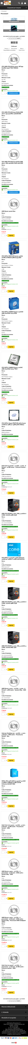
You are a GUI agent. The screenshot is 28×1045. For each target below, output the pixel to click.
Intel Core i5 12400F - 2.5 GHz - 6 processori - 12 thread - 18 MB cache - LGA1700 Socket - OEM (13, 967)
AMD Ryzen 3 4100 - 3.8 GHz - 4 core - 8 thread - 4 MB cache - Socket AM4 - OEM (14, 689)
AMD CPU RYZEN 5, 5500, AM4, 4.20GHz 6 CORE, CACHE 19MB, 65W (14, 602)
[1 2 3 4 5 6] (4, 537)
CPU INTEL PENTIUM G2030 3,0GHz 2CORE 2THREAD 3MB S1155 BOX (12, 256)
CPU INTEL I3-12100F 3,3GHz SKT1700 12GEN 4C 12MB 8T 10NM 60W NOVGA (13, 558)
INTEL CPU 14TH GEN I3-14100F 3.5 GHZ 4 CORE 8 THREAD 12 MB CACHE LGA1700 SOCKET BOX (14, 782)
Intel (3, 261)
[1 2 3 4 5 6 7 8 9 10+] (4, 235)
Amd (3, 72)
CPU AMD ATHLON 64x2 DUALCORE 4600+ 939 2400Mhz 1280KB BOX (12, 112)
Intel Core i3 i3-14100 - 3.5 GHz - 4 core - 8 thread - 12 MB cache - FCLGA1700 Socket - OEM (14, 826)
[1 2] (4, 347)
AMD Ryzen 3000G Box (8, 211)
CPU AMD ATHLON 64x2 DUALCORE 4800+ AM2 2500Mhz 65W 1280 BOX (12, 162)
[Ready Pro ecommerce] (14, 1042)
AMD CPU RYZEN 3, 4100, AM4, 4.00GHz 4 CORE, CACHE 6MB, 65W (14, 646)
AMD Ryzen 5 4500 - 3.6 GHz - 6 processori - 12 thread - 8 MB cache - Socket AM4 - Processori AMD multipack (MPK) (14, 920)
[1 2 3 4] (4, 93)
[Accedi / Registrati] (22, 3)
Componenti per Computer (14, 7)
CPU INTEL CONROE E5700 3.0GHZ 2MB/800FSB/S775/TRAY (12, 368)
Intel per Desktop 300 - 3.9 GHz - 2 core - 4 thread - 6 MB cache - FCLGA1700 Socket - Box (14, 734)
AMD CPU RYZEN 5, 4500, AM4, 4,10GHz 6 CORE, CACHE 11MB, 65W (14, 514)
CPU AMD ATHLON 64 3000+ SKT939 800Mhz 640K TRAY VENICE (12, 67)
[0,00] (25, 3)
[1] (4, 143)
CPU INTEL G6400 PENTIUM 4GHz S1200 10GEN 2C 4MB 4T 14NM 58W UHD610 (14, 423)
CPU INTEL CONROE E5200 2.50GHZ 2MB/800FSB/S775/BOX (12, 312)
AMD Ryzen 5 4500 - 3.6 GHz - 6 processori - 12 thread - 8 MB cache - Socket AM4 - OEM (13, 873)
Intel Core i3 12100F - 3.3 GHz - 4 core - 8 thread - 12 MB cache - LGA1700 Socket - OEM (14, 467)
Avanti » (19, 38)
